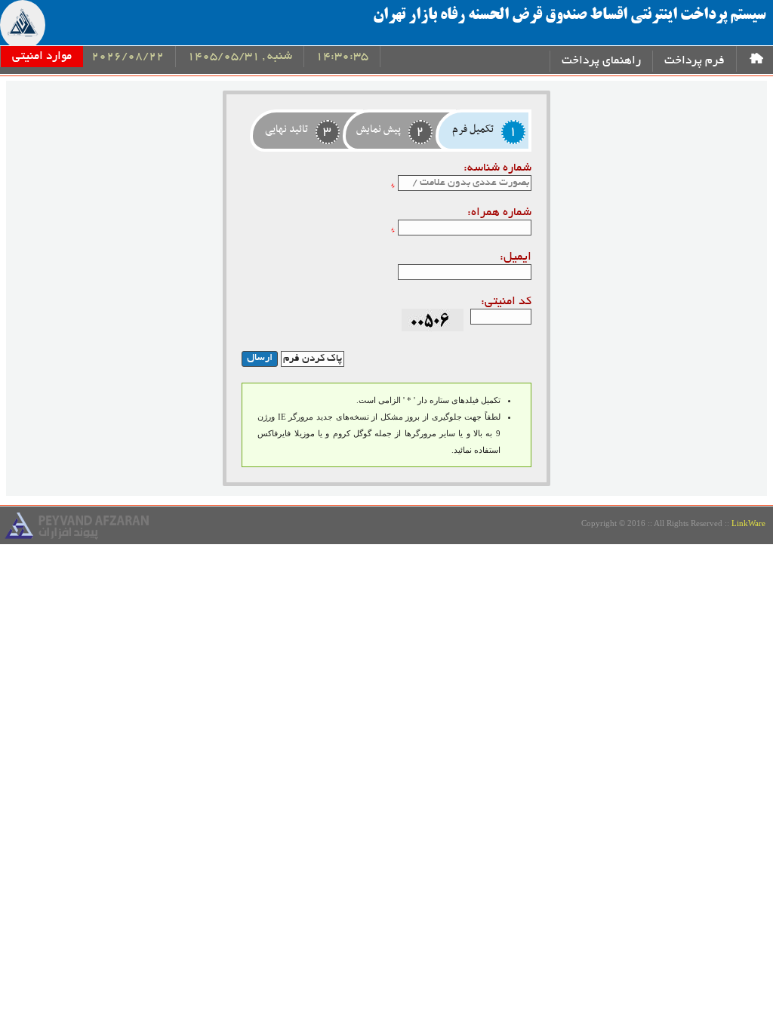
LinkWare (748, 523)
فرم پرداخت (694, 61)
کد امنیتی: (506, 302)
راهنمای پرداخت (601, 61)
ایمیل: (515, 257)
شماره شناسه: (497, 168)
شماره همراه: (499, 213)
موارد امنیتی (42, 57)
